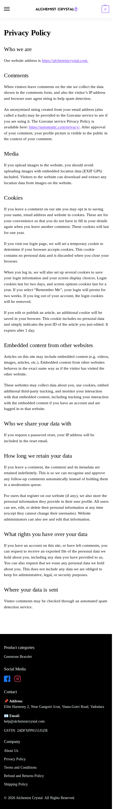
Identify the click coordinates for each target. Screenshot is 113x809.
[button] (104, 9)
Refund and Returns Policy (24, 776)
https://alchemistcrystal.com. (65, 60)
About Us (11, 751)
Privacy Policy (15, 759)
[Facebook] (7, 680)
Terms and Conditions (20, 767)
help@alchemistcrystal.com (24, 721)
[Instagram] (17, 680)
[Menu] (12, 9)
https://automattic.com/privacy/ (54, 127)
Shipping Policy (16, 784)
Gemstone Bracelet (18, 657)
